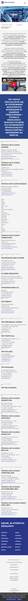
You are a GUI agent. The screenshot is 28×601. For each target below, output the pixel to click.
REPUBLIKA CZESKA (6, 547)
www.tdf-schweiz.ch (6, 297)
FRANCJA (3, 535)
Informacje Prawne (14, 590)
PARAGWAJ (18, 544)
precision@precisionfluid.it (8, 281)
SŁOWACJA (18, 535)
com (16, 409)
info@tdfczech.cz (5, 329)
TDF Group (5, 28)
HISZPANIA (4, 532)
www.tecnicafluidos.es (7, 158)
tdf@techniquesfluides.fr (7, 267)
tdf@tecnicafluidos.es (6, 174)
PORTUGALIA (4, 538)
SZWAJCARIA (4, 541)
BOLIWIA (17, 547)
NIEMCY (17, 532)
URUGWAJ (18, 541)
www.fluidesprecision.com (8, 283)
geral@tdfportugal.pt (6, 345)
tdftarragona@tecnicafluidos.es (9, 247)
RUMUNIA (4, 544)
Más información (11, 599)
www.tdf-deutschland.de (7, 312)
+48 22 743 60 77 (14, 564)
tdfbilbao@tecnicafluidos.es (8, 193)
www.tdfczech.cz (5, 331)
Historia (19, 25)
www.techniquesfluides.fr (8, 269)
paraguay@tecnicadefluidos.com (9, 442)
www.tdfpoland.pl (5, 361)
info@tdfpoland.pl (6, 359)
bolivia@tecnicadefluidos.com (9, 459)
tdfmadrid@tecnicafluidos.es (8, 156)
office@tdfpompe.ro (6, 376)
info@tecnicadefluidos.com (8, 480)
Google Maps (15, 569)
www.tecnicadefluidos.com (8, 411)
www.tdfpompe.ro (6, 378)
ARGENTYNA (18, 538)
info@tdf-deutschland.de (7, 311)
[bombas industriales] (8, 2)
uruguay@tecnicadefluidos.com (9, 426)
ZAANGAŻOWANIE (6, 25)
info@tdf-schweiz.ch (6, 295)
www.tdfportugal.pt (6, 347)
